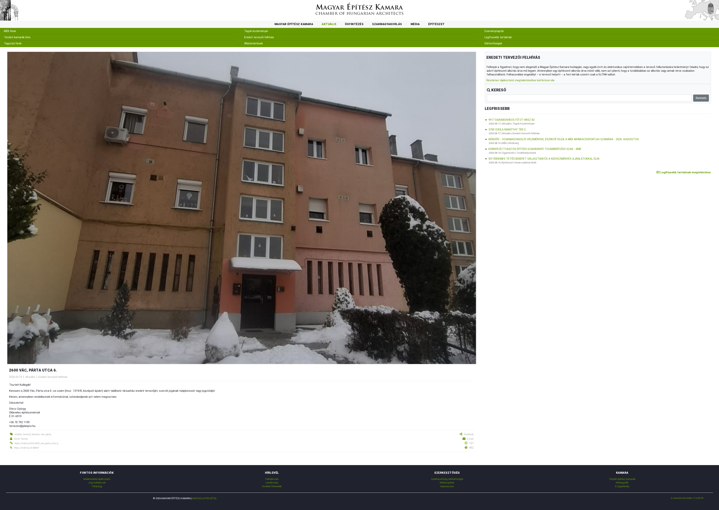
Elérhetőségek (493, 43)
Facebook (469, 434)
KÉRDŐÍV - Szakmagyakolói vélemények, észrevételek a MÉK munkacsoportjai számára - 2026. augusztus (564, 139)
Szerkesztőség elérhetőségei (447, 479)
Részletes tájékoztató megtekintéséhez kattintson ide (520, 80)
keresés (36, 434)
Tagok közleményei (256, 31)
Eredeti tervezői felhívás (259, 37)
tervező (26, 434)
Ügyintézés (354, 24)
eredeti (18, 434)
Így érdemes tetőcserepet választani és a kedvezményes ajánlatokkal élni (544, 158)
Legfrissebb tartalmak (498, 37)
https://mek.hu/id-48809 (26, 448)
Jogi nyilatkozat (97, 482)
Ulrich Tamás (21, 439)
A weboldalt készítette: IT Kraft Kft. (687, 498)
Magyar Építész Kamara (293, 24)
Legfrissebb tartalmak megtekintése (685, 172)
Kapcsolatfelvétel (204, 498)
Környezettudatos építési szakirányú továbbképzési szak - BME (535, 149)
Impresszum (447, 486)
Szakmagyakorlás (387, 24)
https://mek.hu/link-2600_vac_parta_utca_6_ (36, 443)
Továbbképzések (526, 152)
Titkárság (97, 486)
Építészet (436, 24)
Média (415, 24)
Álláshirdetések (253, 43)
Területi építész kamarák (622, 479)
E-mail (470, 439)
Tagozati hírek (13, 43)
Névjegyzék (622, 482)
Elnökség (514, 143)
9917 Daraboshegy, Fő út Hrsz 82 (512, 119)
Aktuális (329, 24)
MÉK (504, 143)
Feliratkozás (272, 479)
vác (42, 434)
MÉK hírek (10, 31)
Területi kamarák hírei (17, 37)
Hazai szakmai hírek (525, 162)
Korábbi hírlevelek (272, 486)
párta (48, 434)
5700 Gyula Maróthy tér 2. (507, 129)
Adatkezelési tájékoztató (96, 479)
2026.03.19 (15, 376)
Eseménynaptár (494, 31)
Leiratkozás (272, 482)
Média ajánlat (447, 482)
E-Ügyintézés (622, 486)
